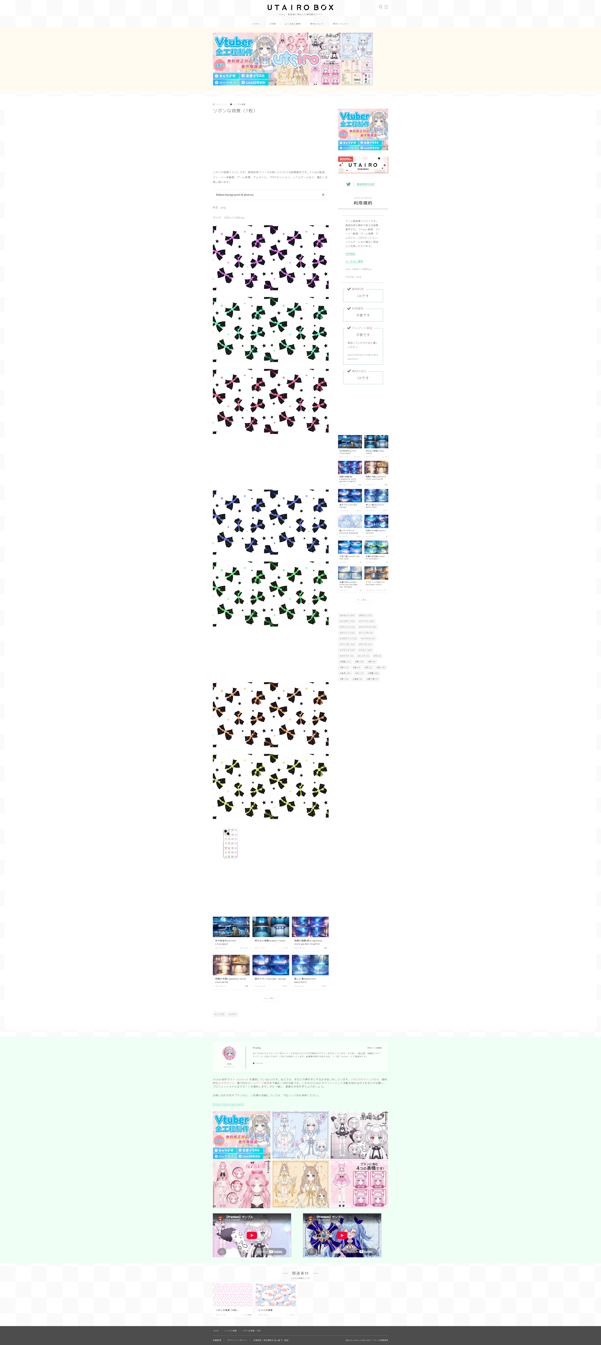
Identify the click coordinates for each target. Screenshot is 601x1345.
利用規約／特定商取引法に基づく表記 (270, 1340)
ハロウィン (349, 638)
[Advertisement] (271, 143)
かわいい (348, 615)
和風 (345, 661)
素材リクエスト (341, 24)
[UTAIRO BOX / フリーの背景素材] (300, 7)
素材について (317, 24)
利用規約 (350, 253)
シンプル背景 (239, 104)
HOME (256, 24)
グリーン (348, 632)
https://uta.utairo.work (228, 1104)
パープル (348, 644)
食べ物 (373, 679)
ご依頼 (272, 24)
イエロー (348, 621)
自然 (345, 673)
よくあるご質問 (293, 24)
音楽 (358, 679)
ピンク (366, 644)
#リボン (233, 1014)
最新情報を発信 (366, 184)
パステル (369, 638)
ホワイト (347, 656)
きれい (366, 615)
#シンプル (219, 1014)
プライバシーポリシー (237, 1340)
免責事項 (217, 1340)
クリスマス (368, 627)
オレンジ (348, 627)
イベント (367, 621)
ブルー (366, 650)
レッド (364, 656)
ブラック (348, 650)
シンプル (366, 632)
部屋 (374, 673)
